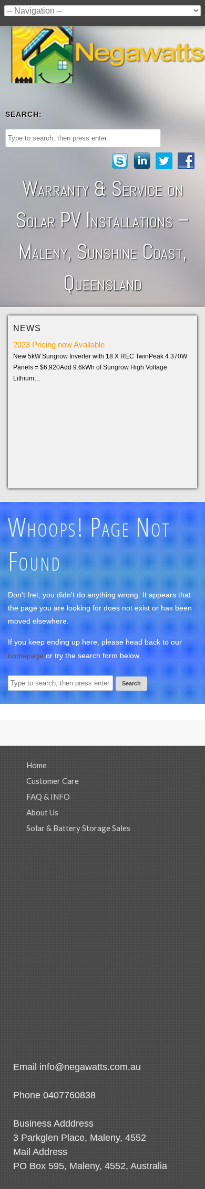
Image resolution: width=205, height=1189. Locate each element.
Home (36, 765)
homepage (26, 655)
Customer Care (52, 781)
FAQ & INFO (48, 796)
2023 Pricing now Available (59, 344)
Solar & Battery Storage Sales (78, 828)
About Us (42, 812)
